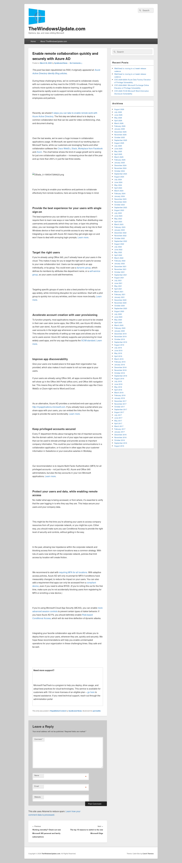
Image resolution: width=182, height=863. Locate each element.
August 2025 (119, 143)
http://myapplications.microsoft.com (48, 406)
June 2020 (118, 317)
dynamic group (84, 267)
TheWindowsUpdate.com (56, 28)
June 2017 (118, 418)
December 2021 (120, 266)
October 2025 (119, 137)
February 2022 (119, 260)
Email (36, 786)
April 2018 (118, 389)
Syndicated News (60, 63)
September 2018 (120, 375)
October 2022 (119, 238)
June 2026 (118, 115)
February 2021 (119, 294)
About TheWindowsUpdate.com (53, 41)
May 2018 (118, 387)
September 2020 (120, 308)
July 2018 (118, 381)
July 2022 (118, 246)
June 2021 (118, 283)
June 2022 (118, 249)
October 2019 (119, 339)
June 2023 (118, 216)
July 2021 (118, 280)
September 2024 (120, 173)
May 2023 (118, 218)
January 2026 (119, 129)
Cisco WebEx (64, 148)
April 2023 (118, 221)
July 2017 (118, 415)
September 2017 (120, 409)
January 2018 (119, 398)
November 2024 (120, 168)
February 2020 (119, 328)
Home (33, 41)
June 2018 (118, 384)
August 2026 (119, 109)
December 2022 (120, 232)
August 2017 (119, 412)
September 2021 (120, 275)
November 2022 (120, 235)
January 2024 (119, 196)
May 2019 (118, 353)
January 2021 (119, 297)
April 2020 (118, 322)
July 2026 (118, 112)
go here (91, 692)
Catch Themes (148, 853)
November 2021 (120, 269)
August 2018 (119, 378)
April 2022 (118, 255)
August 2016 (119, 446)
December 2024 (120, 165)
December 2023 (120, 199)
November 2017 (120, 404)
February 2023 (119, 227)
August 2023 (119, 210)
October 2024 (119, 171)
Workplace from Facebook (90, 148)
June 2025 (118, 148)
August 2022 (119, 244)
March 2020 (118, 325)
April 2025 (118, 154)
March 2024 (118, 190)
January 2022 (119, 263)
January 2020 (119, 331)
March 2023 (118, 224)
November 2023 (120, 202)
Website (37, 797)
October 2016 (119, 440)
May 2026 (118, 117)
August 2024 (119, 176)
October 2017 (119, 406)
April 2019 (118, 356)
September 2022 (120, 241)
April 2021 (118, 288)
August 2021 (119, 277)
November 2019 (120, 336)
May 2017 (118, 420)
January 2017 (119, 432)
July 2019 (118, 347)
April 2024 (118, 188)
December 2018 (120, 367)
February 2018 (119, 395)
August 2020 (119, 311)
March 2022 (118, 258)
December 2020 (120, 300)
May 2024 (118, 185)
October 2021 (119, 272)
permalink (97, 711)
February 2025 (119, 159)
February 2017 (119, 429)
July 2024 (118, 179)
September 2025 (120, 140)
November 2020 (120, 302)
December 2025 (120, 131)
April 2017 (118, 423)
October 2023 (119, 204)
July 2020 (118, 314)
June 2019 (118, 350)
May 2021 (118, 286)
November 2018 (120, 370)
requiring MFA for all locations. (73, 572)
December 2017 (120, 401)
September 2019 (120, 342)
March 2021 (118, 291)
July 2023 (118, 213)
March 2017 (118, 426)
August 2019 (119, 345)
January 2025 (119, 162)
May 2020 (118, 319)
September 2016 (120, 443)
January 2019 (119, 364)
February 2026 (119, 126)
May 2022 (118, 252)
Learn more (83, 237)
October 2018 (119, 373)
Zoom (39, 151)
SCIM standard (88, 340)
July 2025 (118, 145)
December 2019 (120, 333)
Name (36, 775)
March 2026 (118, 123)
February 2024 (119, 193)
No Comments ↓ (76, 63)
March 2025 (118, 157)
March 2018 (118, 392)
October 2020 (119, 305)
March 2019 (118, 359)
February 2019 (119, 361)
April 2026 (118, 120)
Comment (38, 739)
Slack (74, 148)
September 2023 (120, 207)
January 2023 (119, 230)
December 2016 (120, 434)
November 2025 (120, 134)
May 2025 (118, 151)
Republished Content (58, 711)
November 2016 (120, 437)
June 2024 (118, 182)
